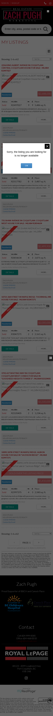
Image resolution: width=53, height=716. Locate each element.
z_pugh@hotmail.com (27, 641)
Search (45, 29)
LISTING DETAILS (10, 119)
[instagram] (26, 678)
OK (26, 165)
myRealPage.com (26, 691)
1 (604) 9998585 (9, 133)
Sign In (5, 3)
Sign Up (15, 3)
